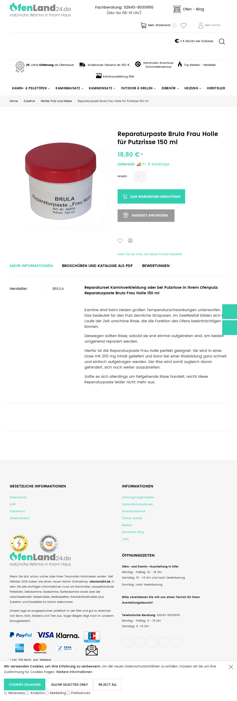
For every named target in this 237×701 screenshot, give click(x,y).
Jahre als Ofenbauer (50, 65)
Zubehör (29, 101)
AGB (12, 504)
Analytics (37, 693)
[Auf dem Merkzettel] (120, 241)
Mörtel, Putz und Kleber (56, 101)
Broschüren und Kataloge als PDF (97, 266)
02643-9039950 (138, 7)
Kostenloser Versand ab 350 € (109, 65)
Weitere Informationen (74, 672)
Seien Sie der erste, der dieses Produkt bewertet (150, 254)
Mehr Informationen (31, 266)
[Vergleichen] (130, 241)
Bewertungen (156, 266)
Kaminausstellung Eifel (118, 76)
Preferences (80, 693)
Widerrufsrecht (20, 518)
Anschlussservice (133, 511)
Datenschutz (18, 497)
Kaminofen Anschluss (158, 63)
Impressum (17, 511)
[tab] (31, 266)
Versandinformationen (137, 504)
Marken (127, 525)
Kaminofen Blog (133, 532)
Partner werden (132, 518)
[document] (114, 681)
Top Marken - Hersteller (200, 65)
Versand (45, 660)
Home (14, 101)
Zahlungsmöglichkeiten (138, 497)
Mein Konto (212, 25)
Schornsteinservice (158, 67)
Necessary (16, 693)
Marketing (58, 693)
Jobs (125, 539)
